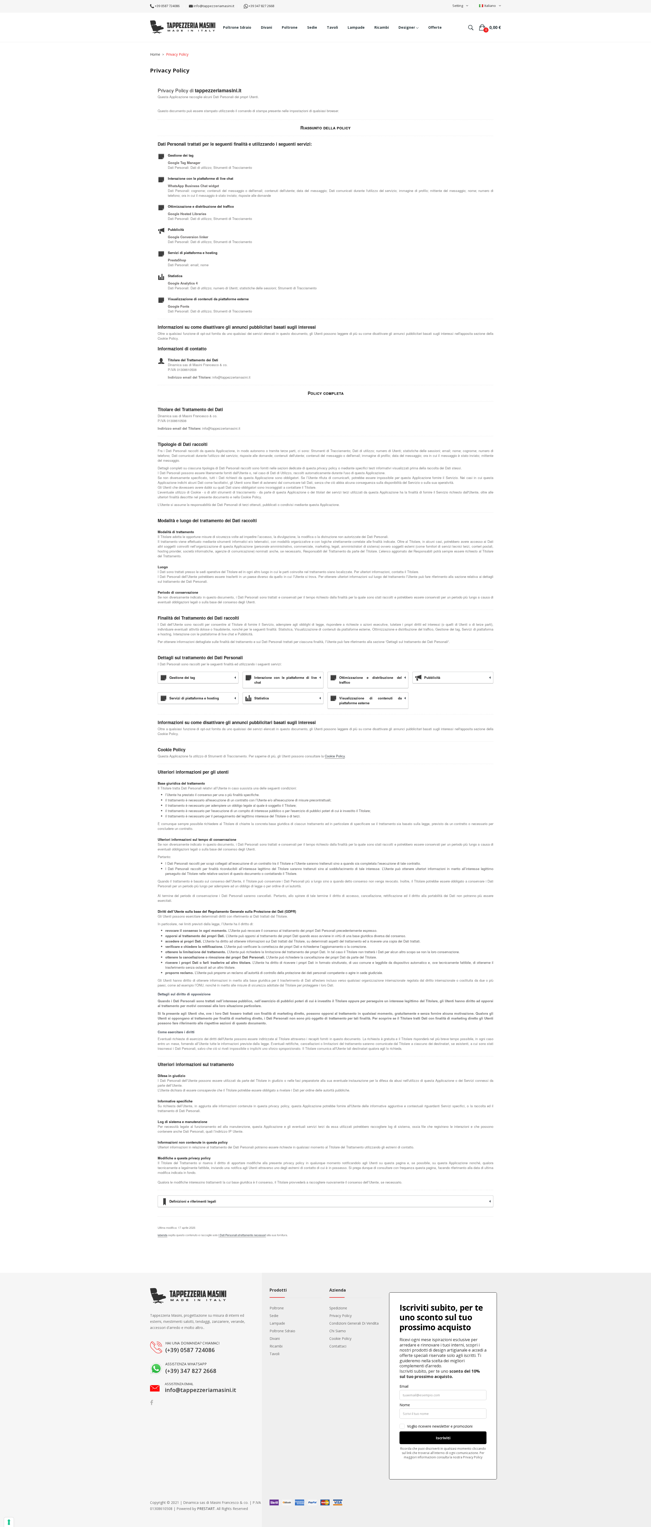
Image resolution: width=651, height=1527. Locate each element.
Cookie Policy (335, 756)
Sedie (274, 1315)
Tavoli (274, 1353)
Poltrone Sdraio (282, 1330)
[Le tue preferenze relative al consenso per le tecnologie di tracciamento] (9, 1522)
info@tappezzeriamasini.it (213, 6)
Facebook (151, 1402)
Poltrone (277, 1308)
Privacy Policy (340, 1315)
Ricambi (276, 1346)
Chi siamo (337, 1330)
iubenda (162, 1235)
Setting (457, 5)
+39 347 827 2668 (261, 6)
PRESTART (206, 1508)
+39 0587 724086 (167, 6)
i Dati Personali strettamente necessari (242, 1235)
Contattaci (337, 1346)
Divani (275, 1338)
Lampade (277, 1323)
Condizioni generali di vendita (354, 1323)
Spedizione (338, 1308)
